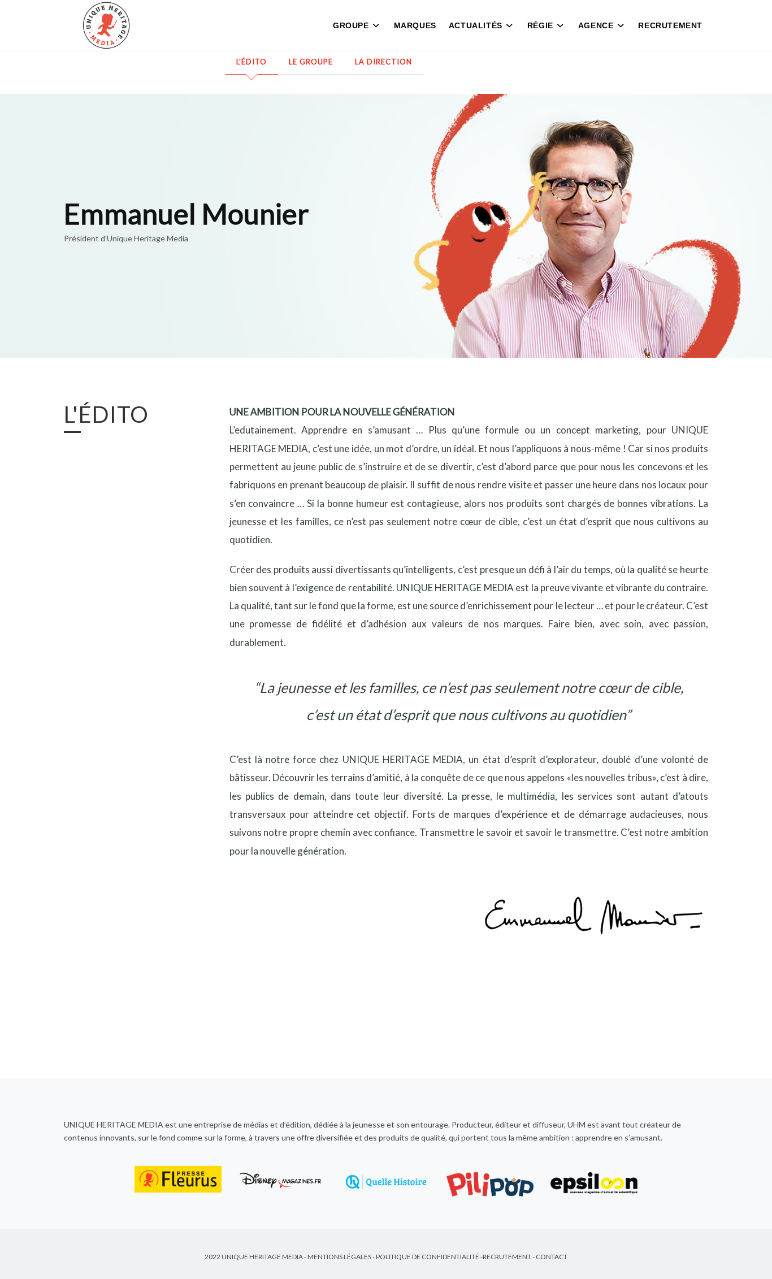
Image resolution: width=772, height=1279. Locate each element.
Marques (415, 25)
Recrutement (670, 25)
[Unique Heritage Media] (106, 25)
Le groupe (311, 61)
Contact (551, 1256)
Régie (540, 25)
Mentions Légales (339, 1256)
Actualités (475, 25)
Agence (596, 25)
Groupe (351, 25)
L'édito (251, 61)
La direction (383, 61)
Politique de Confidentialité (427, 1256)
